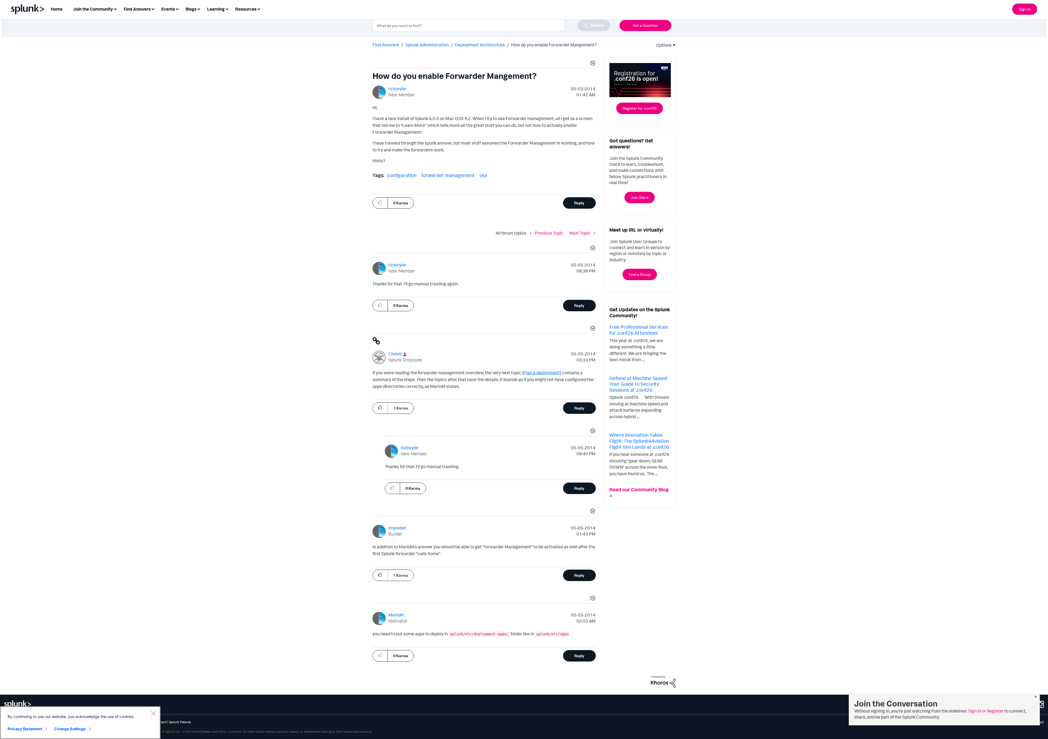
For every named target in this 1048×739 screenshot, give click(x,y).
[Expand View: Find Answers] (153, 8)
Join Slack (639, 197)
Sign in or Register (986, 711)
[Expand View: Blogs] (198, 8)
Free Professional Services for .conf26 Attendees (638, 330)
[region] (80, 722)
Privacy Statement (25, 728)
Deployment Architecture (480, 44)
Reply (579, 203)
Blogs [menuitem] (191, 9)
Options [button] (662, 45)
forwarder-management (448, 175)
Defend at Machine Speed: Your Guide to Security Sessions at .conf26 (638, 384)
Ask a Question (645, 25)
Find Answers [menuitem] (137, 9)
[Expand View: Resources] (258, 8)
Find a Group (640, 274)
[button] (592, 63)
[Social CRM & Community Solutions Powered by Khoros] (663, 681)
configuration (401, 175)
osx (483, 175)
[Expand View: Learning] (227, 8)
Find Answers (386, 44)
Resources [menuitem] (246, 9)
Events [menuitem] (168, 9)
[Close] (153, 713)
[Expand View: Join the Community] (115, 8)
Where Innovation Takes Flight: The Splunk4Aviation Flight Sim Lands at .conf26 (639, 441)
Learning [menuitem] (216, 9)
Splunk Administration (427, 44)
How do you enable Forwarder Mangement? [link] (554, 44)
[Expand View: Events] (177, 8)
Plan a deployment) (542, 372)
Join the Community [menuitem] (93, 9)
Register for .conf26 (640, 108)
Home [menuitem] (56, 9)
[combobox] (491, 25)
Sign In (1025, 9)
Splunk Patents (180, 722)
